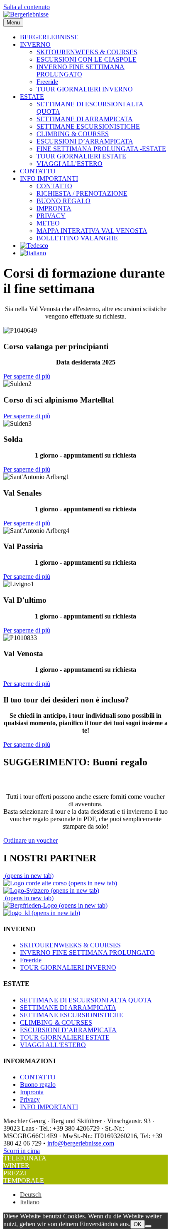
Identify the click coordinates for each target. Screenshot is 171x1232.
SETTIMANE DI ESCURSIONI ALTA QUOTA (86, 1000)
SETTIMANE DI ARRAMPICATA (85, 118)
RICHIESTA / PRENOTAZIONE (82, 193)
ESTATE (32, 96)
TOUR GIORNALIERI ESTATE (81, 156)
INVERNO (35, 44)
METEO (48, 223)
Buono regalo (38, 1084)
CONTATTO (38, 171)
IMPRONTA (54, 208)
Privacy (30, 1099)
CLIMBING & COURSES (73, 133)
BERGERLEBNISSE (49, 37)
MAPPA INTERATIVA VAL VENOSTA (92, 230)
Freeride (47, 81)
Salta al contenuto (26, 6)
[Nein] (148, 1226)
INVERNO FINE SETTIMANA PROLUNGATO (81, 70)
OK (138, 1224)
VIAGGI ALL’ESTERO (70, 163)
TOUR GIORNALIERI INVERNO (85, 89)
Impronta (32, 1091)
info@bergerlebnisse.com (80, 1143)
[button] (21, 1150)
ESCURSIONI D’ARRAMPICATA (85, 141)
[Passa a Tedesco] (34, 245)
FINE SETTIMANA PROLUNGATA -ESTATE (101, 148)
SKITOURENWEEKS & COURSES (87, 51)
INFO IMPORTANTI (49, 178)
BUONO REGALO (63, 200)
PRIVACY (51, 215)
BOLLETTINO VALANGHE (77, 238)
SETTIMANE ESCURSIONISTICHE (88, 126)
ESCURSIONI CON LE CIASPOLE (87, 59)
